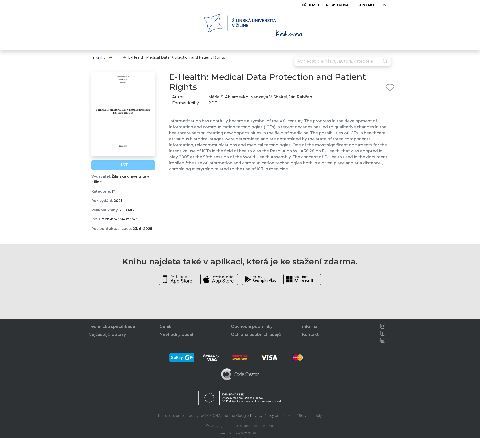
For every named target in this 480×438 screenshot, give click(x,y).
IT (117, 57)
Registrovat (338, 5)
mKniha (310, 326)
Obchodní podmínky (252, 326)
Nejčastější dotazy (107, 334)
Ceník (166, 326)
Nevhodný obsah (177, 334)
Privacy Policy (262, 415)
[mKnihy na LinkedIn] (383, 340)
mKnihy (99, 57)
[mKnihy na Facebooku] (383, 333)
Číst (123, 165)
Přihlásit (311, 5)
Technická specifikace (111, 326)
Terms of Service (297, 415)
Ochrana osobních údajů (256, 334)
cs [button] (384, 5)
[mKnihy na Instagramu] (383, 326)
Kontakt (366, 5)
